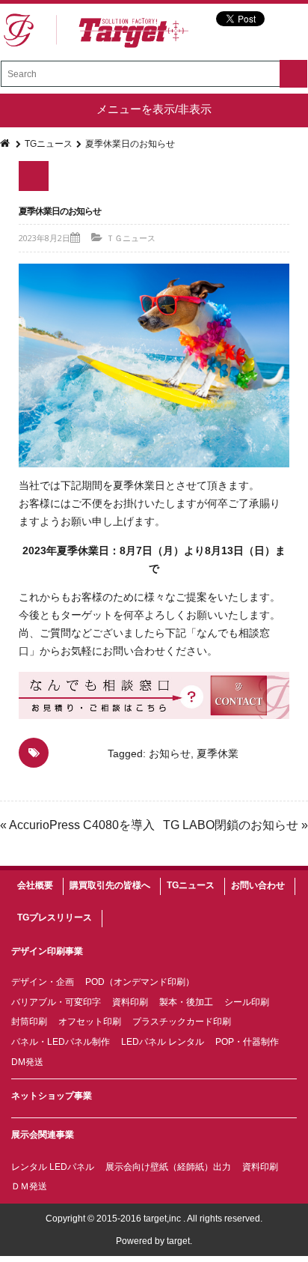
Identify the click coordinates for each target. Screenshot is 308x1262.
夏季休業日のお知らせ (60, 210)
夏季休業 (217, 753)
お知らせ (170, 753)
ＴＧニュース (130, 237)
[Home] (6, 144)
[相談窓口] (154, 696)
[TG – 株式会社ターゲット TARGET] (96, 30)
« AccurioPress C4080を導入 (77, 825)
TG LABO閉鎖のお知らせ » (235, 825)
